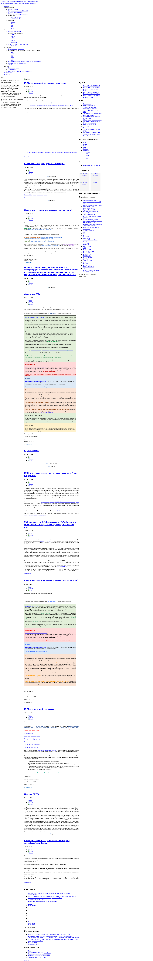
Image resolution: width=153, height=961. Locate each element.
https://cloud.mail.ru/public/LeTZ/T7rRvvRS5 (39, 229)
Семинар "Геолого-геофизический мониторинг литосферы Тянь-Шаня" (47, 841)
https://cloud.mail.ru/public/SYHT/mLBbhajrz (51, 237)
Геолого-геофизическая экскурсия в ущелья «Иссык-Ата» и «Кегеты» (49, 934)
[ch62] (95, 182)
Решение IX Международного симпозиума (44, 163)
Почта (29, 951)
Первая (30, 904)
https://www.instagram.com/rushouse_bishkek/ (35, 515)
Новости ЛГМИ (32, 942)
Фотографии (27, 197)
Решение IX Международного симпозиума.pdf (35, 195)
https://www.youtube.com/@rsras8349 (50, 245)
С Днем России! (31, 450)
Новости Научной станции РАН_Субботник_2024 (43, 901)
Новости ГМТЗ (31, 794)
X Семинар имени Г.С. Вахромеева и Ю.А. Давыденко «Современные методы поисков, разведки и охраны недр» (50, 524)
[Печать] (30, 91)
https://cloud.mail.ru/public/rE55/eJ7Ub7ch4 (42, 238)
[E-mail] (30, 93)
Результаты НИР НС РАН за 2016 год (39, 957)
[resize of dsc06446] (84, 184)
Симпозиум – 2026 (33, 944)
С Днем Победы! (33, 894)
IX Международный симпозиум (39, 709)
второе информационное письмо (47, 750)
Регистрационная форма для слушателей (34, 739)
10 (28, 921)
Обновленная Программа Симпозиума (35, 317)
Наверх (26, 960)
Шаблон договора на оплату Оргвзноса (36, 367)
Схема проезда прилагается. (46, 412)
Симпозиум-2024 (32, 294)
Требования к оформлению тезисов (33, 741)
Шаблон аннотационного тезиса (32, 744)
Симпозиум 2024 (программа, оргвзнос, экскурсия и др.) (51, 580)
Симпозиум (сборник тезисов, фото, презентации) (48, 210)
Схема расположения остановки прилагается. (46, 406)
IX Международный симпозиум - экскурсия (45, 83)
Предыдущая (32, 905)
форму (58, 510)
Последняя (31, 924)
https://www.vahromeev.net (46, 541)
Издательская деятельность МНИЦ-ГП (39, 954)
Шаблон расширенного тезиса (31, 747)
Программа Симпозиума (31, 606)
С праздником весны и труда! (37, 899)
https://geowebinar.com (62, 566)
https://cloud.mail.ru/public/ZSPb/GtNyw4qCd (42, 241)
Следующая (31, 923)
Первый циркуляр (28, 733)
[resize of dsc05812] (84, 175)
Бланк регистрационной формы (32, 736)
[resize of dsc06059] (95, 175)
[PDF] (30, 89)
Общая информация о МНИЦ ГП (38, 952)
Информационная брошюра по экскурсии (35, 381)
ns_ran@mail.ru (28, 262)
